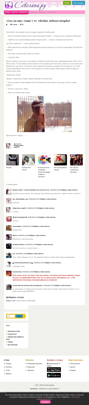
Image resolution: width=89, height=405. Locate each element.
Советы (33, 12)
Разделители (12, 334)
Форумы (73, 370)
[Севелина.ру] (26, 10)
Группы (72, 367)
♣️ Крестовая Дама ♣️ (20, 217)
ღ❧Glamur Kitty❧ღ (19, 244)
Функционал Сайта (14, 331)
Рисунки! (8, 167)
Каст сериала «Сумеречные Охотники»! (74, 170)
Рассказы (51, 12)
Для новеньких (13, 345)
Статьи (15, 24)
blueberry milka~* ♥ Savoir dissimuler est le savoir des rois (31, 190)
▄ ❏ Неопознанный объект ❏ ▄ (23, 263)
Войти (67, 3)
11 (22, 24)
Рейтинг (10, 342)
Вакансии (31, 370)
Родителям (31, 367)
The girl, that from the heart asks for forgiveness (27, 285)
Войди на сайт (11, 301)
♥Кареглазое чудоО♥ (18, 146)
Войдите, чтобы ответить (69, 190)
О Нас (8, 370)
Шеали (15, 235)
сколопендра (17, 226)
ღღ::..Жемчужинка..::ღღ (20, 199)
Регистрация (78, 3)
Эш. (14, 253)
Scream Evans (17, 272)
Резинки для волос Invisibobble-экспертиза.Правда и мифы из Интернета (44, 172)
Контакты (9, 367)
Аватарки (42, 12)
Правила (9, 373)
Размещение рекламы (34, 363)
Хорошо (45, 402)
